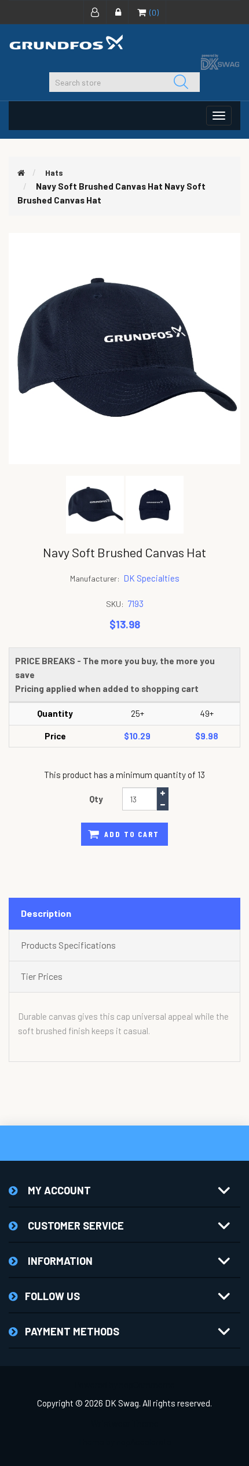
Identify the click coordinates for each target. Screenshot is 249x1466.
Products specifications (68, 944)
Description (46, 913)
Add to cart (131, 834)
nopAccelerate (143, 1442)
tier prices (42, 976)
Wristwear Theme (125, 1423)
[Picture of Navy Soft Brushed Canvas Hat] (96, 503)
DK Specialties (151, 578)
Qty (96, 799)
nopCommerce (147, 1384)
